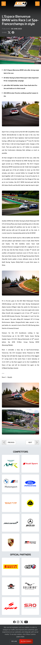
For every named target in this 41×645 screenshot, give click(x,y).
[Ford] (30, 483)
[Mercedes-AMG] (30, 523)
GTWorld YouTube (7, 368)
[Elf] (30, 566)
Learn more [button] (20, 636)
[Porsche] (11, 542)
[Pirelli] (11, 566)
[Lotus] (30, 503)
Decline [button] (14, 641)
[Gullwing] (30, 586)
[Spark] (11, 606)
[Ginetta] (11, 503)
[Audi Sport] (30, 464)
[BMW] (11, 483)
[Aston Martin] (11, 464)
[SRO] (30, 606)
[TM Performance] (11, 586)
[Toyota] (30, 542)
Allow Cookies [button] (26, 641)
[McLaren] (11, 523)
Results (10, 377)
